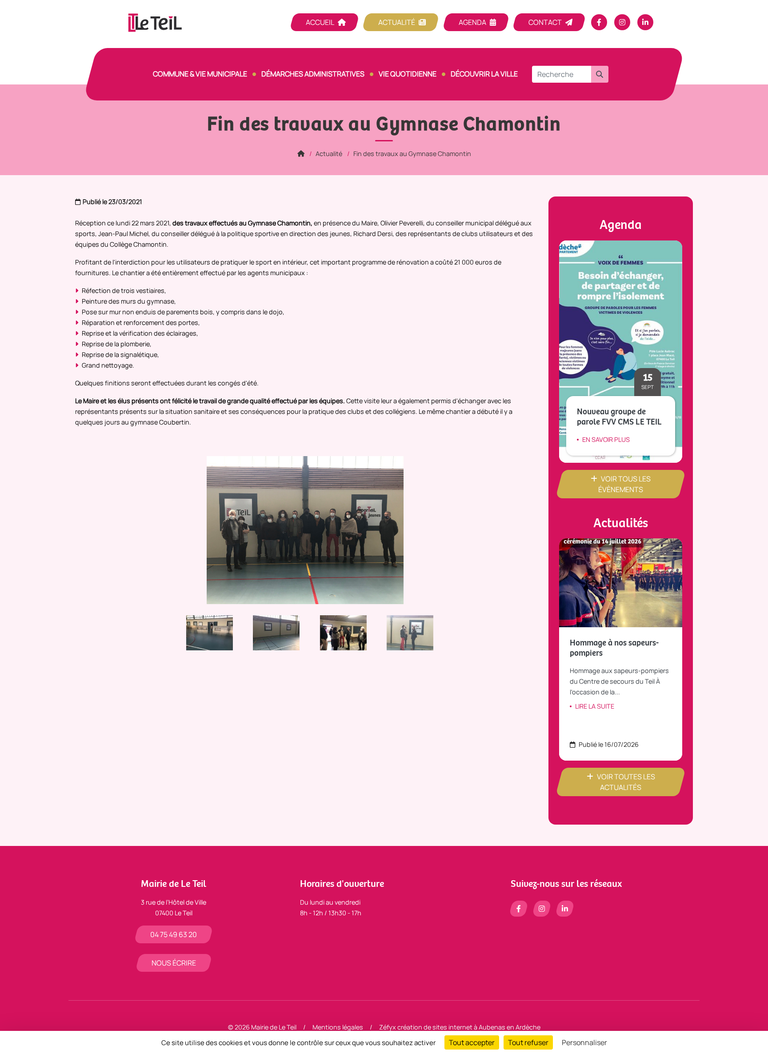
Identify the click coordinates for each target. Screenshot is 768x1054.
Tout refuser (528, 1042)
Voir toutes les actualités (626, 782)
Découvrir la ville (484, 74)
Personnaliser (584, 1042)
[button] (599, 74)
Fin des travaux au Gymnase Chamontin (412, 153)
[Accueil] (300, 153)
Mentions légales (337, 1027)
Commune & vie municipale (200, 74)
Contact (545, 22)
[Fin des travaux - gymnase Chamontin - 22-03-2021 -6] (205, 632)
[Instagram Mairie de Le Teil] (622, 22)
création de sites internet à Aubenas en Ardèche (468, 1027)
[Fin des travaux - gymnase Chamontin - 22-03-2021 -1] (339, 632)
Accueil (320, 22)
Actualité (396, 22)
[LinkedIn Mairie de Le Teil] (645, 22)
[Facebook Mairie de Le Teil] (599, 22)
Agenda (472, 22)
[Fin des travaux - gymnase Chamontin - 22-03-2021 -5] (271, 632)
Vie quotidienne (407, 74)
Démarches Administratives (312, 74)
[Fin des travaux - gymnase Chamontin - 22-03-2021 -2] (405, 632)
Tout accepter (472, 1042)
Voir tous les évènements (624, 484)
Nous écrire (174, 963)
